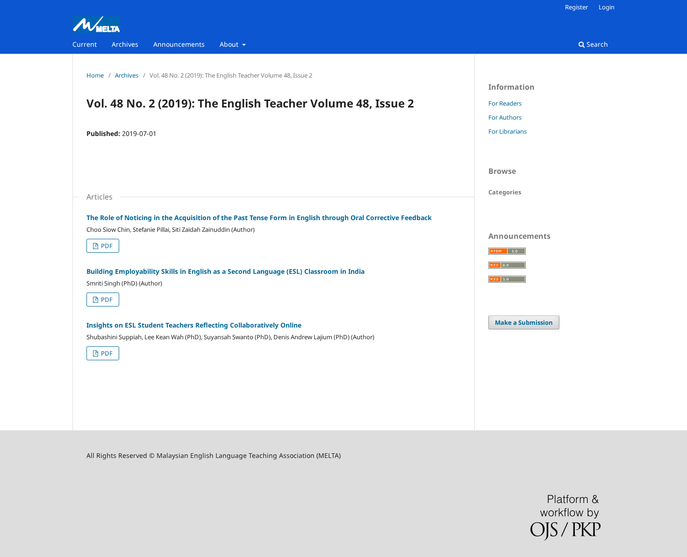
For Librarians (507, 131)
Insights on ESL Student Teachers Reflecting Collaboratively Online (193, 325)
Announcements (179, 44)
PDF (106, 246)
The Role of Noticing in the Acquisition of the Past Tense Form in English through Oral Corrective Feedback (259, 217)
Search (596, 44)
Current (84, 44)
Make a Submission (524, 322)
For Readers (505, 103)
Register (576, 7)
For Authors (505, 117)
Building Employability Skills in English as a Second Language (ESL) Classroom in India (225, 271)
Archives (125, 44)
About (230, 44)
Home (95, 75)
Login (607, 7)
